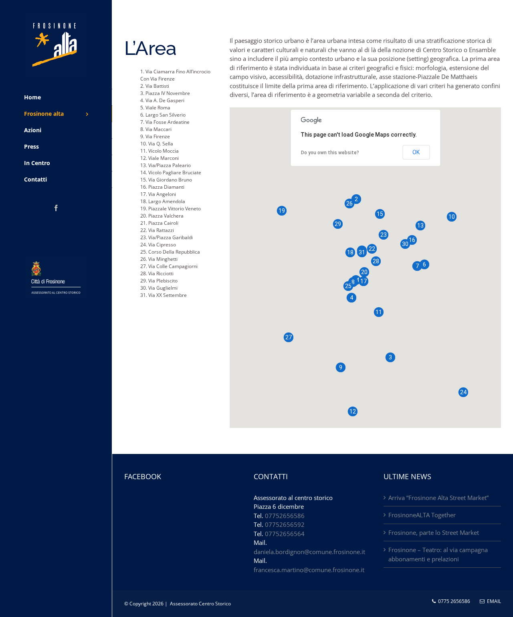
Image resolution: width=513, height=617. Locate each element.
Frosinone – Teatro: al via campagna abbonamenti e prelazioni (438, 554)
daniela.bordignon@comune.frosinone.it (309, 552)
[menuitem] (56, 97)
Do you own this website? (330, 152)
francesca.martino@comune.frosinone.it (309, 570)
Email (493, 601)
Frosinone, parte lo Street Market (433, 532)
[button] (356, 199)
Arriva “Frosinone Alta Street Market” (438, 498)
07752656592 (285, 524)
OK (416, 152)
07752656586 (285, 516)
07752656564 (285, 534)
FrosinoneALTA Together (422, 515)
